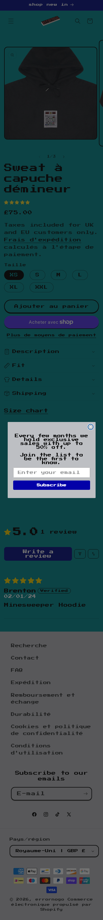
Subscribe (51, 485)
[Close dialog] (90, 427)
